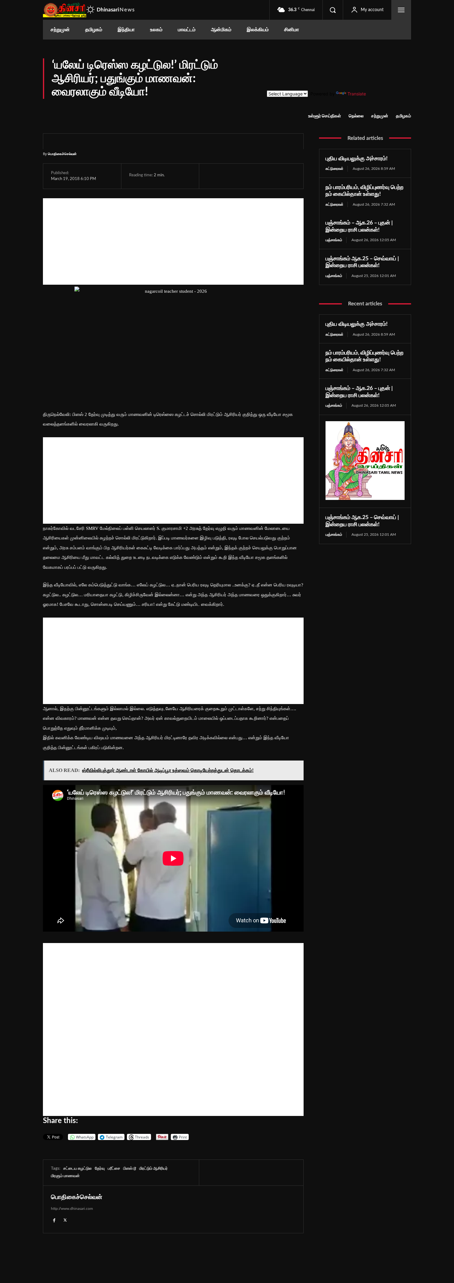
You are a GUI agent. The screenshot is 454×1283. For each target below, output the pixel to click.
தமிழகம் (403, 116)
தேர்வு (100, 1169)
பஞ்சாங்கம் (334, 240)
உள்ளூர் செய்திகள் (324, 116)
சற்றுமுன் (379, 116)
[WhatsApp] (241, 176)
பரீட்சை (114, 1169)
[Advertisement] (173, 241)
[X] (227, 176)
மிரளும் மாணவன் (65, 1176)
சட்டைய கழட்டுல (77, 1169)
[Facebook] (213, 176)
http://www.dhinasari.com (72, 1208)
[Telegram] (256, 176)
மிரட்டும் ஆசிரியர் (153, 1169)
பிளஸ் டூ (129, 1169)
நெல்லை (356, 116)
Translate (356, 93)
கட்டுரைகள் (334, 168)
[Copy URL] (285, 176)
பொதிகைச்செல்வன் (62, 153)
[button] (333, 10)
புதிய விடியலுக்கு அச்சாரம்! (357, 158)
